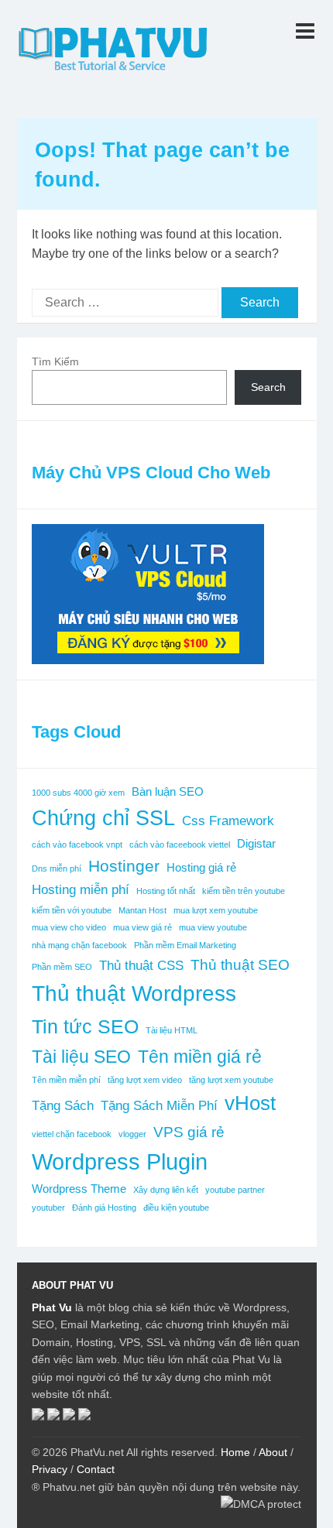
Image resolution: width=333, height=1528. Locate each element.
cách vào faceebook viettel (179, 844)
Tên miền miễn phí (66, 1079)
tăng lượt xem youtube (231, 1079)
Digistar (256, 844)
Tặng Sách (63, 1105)
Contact (96, 1469)
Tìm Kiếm (55, 361)
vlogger (132, 1134)
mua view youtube (213, 927)
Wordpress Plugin (120, 1161)
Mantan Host (142, 910)
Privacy (49, 1469)
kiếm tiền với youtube (72, 910)
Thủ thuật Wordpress (134, 994)
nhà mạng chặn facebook (79, 945)
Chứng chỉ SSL (103, 818)
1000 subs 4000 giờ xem (78, 792)
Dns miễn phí (56, 868)
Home (235, 1452)
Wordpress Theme (79, 1189)
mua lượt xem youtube (215, 910)
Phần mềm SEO (62, 966)
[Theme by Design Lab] (69, 1416)
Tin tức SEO (85, 1026)
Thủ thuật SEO (240, 964)
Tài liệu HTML (171, 1030)
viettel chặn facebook (72, 1134)
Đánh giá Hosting (104, 1207)
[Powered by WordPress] (38, 1416)
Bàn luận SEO (168, 792)
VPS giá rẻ (189, 1131)
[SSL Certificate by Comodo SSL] (84, 1416)
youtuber (48, 1207)
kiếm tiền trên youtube (243, 891)
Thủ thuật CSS (141, 965)
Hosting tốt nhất (165, 891)
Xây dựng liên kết (165, 1189)
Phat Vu (52, 1307)
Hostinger (124, 866)
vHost (250, 1103)
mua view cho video (69, 927)
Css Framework (228, 820)
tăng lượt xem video (145, 1079)
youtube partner (235, 1189)
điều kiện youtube (176, 1207)
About (273, 1452)
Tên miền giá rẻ (200, 1057)
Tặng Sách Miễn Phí (159, 1105)
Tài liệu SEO (81, 1057)
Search (268, 387)
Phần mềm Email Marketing (185, 945)
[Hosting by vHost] (53, 1416)
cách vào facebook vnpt (77, 844)
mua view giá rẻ (142, 927)
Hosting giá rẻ (201, 868)
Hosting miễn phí (80, 889)
